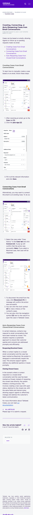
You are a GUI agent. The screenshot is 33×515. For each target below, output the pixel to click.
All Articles (10, 409)
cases (7, 440)
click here (26, 508)
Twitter (25, 429)
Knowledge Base (7, 12)
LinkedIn (29, 429)
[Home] (8, 4)
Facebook (22, 429)
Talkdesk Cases (9, 14)
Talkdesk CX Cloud (20, 12)
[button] (24, 425)
